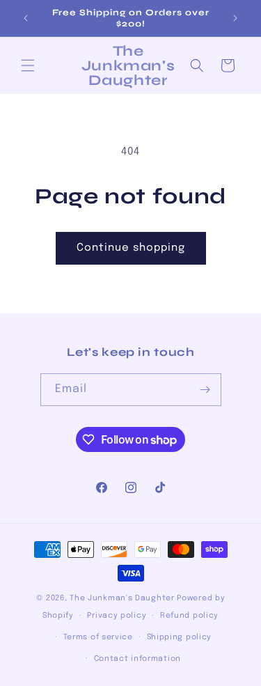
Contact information (137, 659)
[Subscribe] (205, 389)
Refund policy (189, 615)
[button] (28, 65)
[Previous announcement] (25, 18)
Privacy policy (116, 615)
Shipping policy (179, 637)
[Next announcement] (235, 18)
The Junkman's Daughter (122, 598)
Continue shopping (131, 248)
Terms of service (98, 637)
